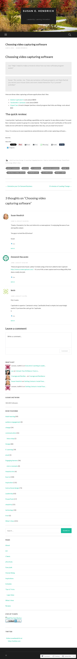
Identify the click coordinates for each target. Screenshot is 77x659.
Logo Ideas (10, 595)
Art (6, 551)
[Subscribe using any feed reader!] (13, 618)
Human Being (10, 573)
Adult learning (14, 160)
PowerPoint (65, 160)
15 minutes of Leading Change (60, 186)
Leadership (9, 493)
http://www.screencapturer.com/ (22, 269)
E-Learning (27, 160)
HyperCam (14, 105)
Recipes (8, 606)
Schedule (8, 584)
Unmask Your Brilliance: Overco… (27, 371)
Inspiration (9, 482)
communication (10, 433)
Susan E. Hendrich (38, 11)
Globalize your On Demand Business (18, 186)
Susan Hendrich (21, 48)
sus (12, 371)
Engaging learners (37, 160)
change (7, 427)
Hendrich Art (9, 471)
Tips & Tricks (10, 589)
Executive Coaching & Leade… (35, 366)
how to (46, 160)
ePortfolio (9, 562)
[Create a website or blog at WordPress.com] (6, 655)
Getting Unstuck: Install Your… (34, 381)
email (7, 455)
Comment (64, 351)
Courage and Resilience (37, 376)
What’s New (9, 600)
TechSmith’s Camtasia (17, 102)
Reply (13, 248)
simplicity (8, 504)
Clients (7, 556)
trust (7, 515)
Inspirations (9, 578)
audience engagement (12, 422)
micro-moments (12, 466)
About (7, 545)
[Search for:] (38, 530)
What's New (17, 163)
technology (8, 163)
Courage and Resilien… (19, 376)
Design (21, 160)
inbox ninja (10, 438)
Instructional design (55, 160)
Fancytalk (8, 567)
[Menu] (6, 35)
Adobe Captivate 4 (16, 100)
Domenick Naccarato (19, 257)
